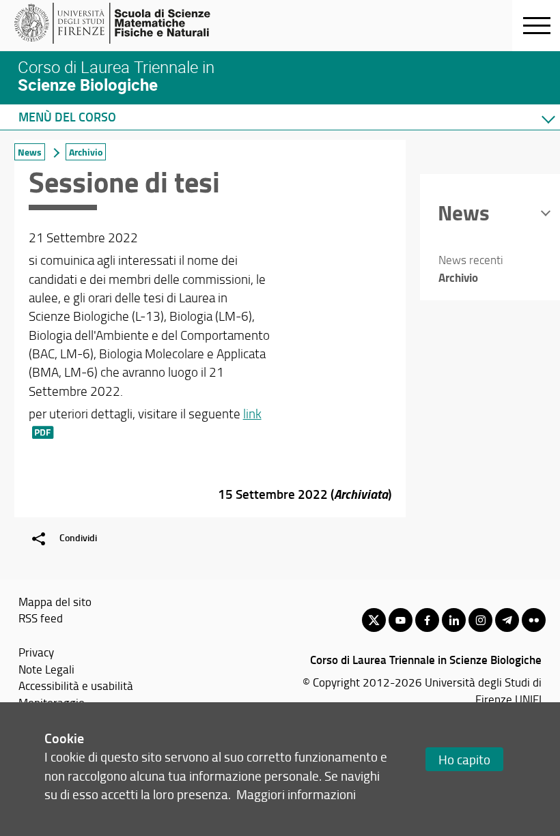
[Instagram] (480, 620)
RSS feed (40, 617)
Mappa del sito (55, 601)
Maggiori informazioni (296, 794)
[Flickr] (534, 620)
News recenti (470, 260)
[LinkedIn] (454, 620)
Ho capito (464, 759)
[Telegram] (507, 620)
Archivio (85, 152)
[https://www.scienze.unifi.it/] (119, 23)
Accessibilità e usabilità (75, 685)
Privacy (36, 652)
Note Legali (46, 669)
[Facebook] (427, 620)
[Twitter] (374, 620)
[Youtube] (400, 620)
